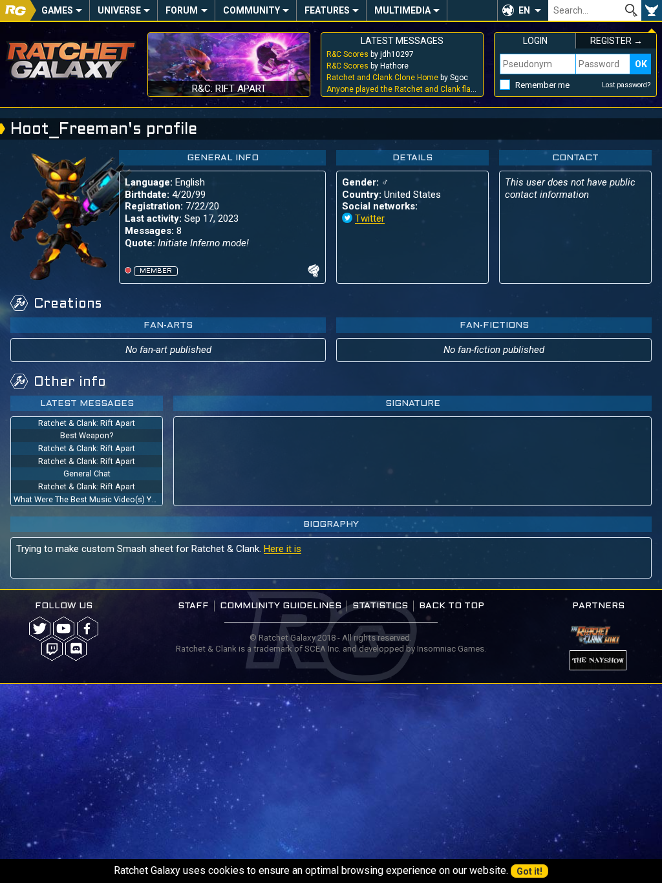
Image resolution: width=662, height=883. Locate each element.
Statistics (380, 606)
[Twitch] (52, 649)
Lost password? (626, 85)
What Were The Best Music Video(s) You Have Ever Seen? (88, 499)
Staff (193, 606)
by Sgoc (397, 77)
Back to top (451, 606)
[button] (522, 10)
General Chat (87, 473)
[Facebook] (87, 628)
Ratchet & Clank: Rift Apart (86, 423)
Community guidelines (280, 606)
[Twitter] (39, 628)
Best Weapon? (86, 435)
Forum (182, 10)
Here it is (282, 549)
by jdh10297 (370, 54)
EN (524, 10)
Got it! (529, 871)
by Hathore (367, 65)
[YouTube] (63, 628)
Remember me (542, 85)
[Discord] (76, 649)
